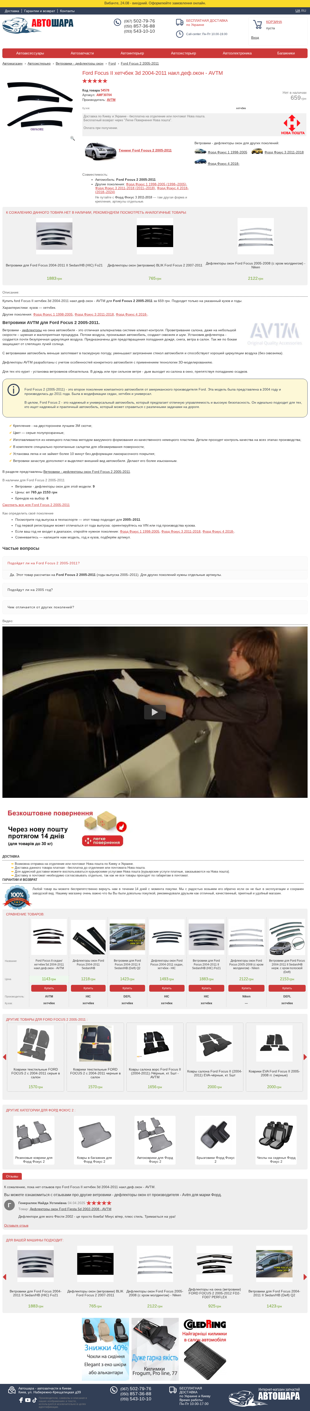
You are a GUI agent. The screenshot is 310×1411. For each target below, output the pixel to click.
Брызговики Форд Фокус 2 (216, 1159)
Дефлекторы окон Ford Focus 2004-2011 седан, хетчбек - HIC (166, 964)
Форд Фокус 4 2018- (131, 314)
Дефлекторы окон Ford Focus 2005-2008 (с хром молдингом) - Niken (255, 265)
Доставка (12, 11)
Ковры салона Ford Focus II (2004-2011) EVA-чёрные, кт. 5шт (214, 1073)
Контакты (67, 11)
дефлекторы (32, 330)
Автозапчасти (82, 53)
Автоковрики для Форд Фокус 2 (155, 1159)
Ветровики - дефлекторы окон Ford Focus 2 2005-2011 (86, 472)
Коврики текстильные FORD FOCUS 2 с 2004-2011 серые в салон (35, 1073)
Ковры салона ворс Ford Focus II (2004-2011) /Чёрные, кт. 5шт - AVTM (155, 1073)
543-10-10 (139, 31)
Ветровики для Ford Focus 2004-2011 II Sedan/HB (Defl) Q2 (127, 964)
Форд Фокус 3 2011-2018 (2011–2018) (125, 188)
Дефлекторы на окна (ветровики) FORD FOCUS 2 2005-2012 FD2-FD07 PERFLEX (214, 1293)
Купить (49, 988)
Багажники (286, 53)
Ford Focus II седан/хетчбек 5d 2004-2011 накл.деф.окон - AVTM (49, 964)
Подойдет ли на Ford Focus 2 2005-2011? (44, 563)
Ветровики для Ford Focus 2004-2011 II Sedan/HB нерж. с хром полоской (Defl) (287, 966)
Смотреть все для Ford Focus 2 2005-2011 (36, 505)
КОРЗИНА (274, 22)
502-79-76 (139, 21)
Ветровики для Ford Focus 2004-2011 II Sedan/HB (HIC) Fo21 (54, 265)
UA (297, 11)
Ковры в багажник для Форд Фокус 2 (94, 1159)
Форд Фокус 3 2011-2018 (94, 314)
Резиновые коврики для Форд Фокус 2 (34, 1159)
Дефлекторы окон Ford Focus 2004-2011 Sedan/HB (88, 964)
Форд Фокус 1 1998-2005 (53, 314)
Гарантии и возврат (39, 11)
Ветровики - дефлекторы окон (79, 63)
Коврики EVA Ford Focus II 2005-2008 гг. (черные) (274, 1073)
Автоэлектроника (237, 53)
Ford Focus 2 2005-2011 (140, 63)
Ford (112, 63)
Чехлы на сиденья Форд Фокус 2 (276, 1159)
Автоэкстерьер (183, 53)
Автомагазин (12, 63)
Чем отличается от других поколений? (41, 607)
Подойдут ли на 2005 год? (30, 590)
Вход (255, 37)
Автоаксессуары (30, 53)
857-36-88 (139, 26)
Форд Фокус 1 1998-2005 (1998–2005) (156, 184)
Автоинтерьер (132, 53)
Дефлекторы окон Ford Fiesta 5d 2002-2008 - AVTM (70, 1209)
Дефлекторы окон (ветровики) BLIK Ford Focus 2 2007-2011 (155, 265)
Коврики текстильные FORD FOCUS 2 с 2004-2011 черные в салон (95, 1073)
